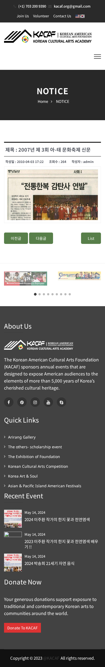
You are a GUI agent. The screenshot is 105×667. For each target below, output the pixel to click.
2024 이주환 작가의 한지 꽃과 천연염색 (57, 519)
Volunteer (41, 15)
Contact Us (62, 15)
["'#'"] (8, 402)
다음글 (41, 238)
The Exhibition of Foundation (34, 456)
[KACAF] (48, 35)
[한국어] (82, 15)
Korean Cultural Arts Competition (38, 466)
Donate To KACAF (22, 627)
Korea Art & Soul (23, 476)
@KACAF (51, 658)
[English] (77, 15)
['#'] (48, 402)
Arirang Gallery (22, 437)
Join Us (23, 15)
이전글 (16, 238)
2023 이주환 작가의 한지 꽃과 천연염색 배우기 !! (61, 544)
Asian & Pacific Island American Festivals (44, 485)
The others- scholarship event (35, 446)
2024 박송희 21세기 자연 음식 (49, 563)
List (91, 238)
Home (43, 101)
